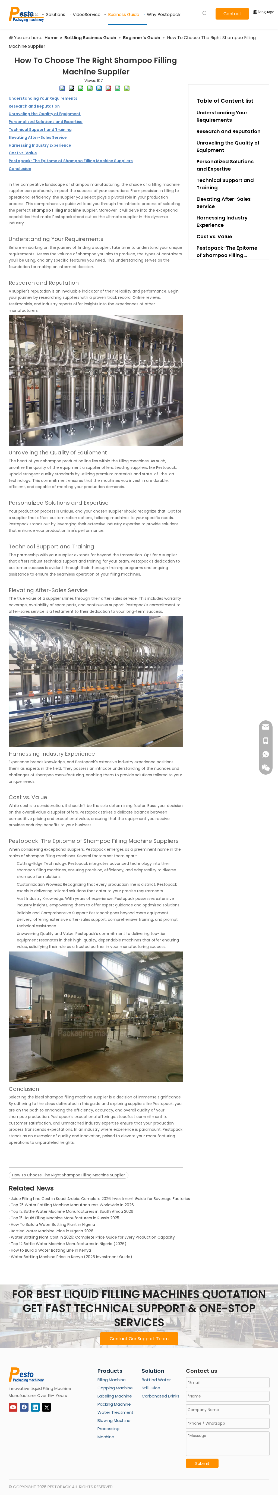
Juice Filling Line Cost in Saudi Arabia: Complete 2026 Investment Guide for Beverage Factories (100, 1198)
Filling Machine (111, 1380)
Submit (202, 1463)
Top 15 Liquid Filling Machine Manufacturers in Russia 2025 (65, 1218)
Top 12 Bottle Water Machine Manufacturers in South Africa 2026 (72, 1211)
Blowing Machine (114, 1420)
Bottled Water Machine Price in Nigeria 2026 (52, 1231)
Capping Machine (115, 1388)
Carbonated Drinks (160, 1396)
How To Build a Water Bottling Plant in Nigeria (53, 1224)
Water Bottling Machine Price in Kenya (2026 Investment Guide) (71, 1257)
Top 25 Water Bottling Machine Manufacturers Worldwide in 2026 (72, 1205)
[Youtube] (13, 1407)
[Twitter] (46, 1407)
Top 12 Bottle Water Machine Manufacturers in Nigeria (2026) (69, 1243)
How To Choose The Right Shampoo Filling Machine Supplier (68, 1175)
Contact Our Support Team (139, 1339)
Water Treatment (115, 1412)
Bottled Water (156, 1380)
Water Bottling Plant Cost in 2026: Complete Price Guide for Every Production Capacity (93, 1237)
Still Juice (151, 1388)
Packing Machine (114, 1404)
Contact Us (232, 15)
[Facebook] (24, 1407)
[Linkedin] (35, 1407)
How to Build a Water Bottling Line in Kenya (51, 1250)
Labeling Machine (114, 1396)
